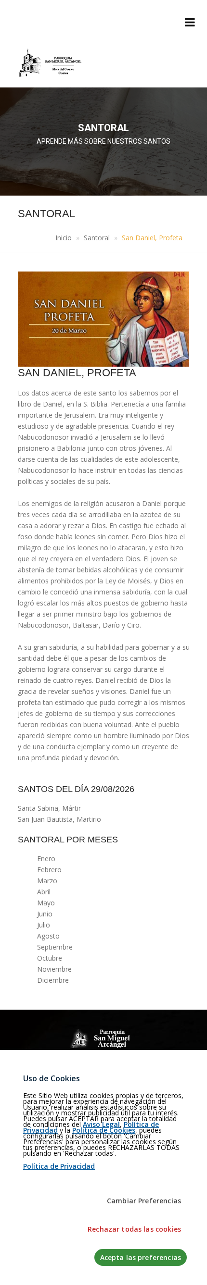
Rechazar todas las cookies (134, 1229)
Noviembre (54, 969)
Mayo (46, 902)
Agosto (48, 935)
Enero (46, 858)
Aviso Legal (101, 1124)
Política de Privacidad (59, 1166)
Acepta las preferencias (140, 1257)
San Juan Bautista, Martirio (59, 819)
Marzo (47, 880)
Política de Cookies (103, 1130)
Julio (43, 924)
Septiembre (55, 946)
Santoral (97, 237)
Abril (44, 891)
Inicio (63, 237)
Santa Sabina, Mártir (49, 808)
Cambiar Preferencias (144, 1200)
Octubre (49, 958)
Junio (44, 913)
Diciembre (53, 980)
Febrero (49, 869)
